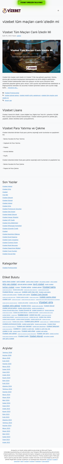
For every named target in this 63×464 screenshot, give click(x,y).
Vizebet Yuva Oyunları (9, 251)
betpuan (49, 459)
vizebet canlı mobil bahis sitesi (8, 297)
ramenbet (17, 461)
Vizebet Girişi (26, 306)
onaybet (32, 461)
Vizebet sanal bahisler (41, 324)
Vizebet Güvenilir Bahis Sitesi (10, 310)
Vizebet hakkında (49, 310)
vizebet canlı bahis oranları (9, 294)
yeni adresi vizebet (49, 336)
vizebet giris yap (33, 302)
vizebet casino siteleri (34, 297)
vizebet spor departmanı (39, 326)
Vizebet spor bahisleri (24, 326)
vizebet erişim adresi (16, 299)
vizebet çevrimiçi (54, 333)
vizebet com (6, 299)
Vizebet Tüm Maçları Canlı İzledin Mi (26, 32)
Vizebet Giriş (6, 189)
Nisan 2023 (6, 431)
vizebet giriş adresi (11, 305)
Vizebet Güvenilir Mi (25, 310)
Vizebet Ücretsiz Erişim (10, 242)
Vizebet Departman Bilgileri (11, 248)
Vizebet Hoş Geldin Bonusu (20, 312)
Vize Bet (5, 195)
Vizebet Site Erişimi (8, 212)
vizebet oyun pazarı (46, 319)
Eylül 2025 (5, 361)
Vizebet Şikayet (7, 197)
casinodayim (45, 461)
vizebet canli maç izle (30, 292)
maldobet (38, 461)
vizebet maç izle (33, 317)
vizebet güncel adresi (12, 95)
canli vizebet (20, 281)
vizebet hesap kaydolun (7, 312)
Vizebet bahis (49, 287)
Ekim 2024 (5, 380)
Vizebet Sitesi (51, 324)
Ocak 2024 (6, 406)
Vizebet (5, 192)
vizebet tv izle (7, 331)
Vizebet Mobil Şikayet (9, 214)
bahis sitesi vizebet (9, 281)
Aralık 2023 (6, 409)
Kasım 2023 (6, 411)
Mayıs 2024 (6, 394)
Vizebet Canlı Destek (39, 294)
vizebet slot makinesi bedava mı (9, 326)
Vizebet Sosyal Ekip (8, 254)
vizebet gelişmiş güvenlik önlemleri (9, 302)
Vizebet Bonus (7, 292)
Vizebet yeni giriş (43, 333)
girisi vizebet (53, 281)
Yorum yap (8, 100)
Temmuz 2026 (7, 352)
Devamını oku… (13, 88)
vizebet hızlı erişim (33, 312)
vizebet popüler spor (44, 321)
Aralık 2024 (6, 375)
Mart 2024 (5, 400)
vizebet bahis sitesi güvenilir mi (30, 289)
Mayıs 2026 (6, 358)
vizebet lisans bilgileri (8, 317)
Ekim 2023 (5, 414)
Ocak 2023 (6, 439)
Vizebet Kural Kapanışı (9, 237)
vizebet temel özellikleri (7, 329)
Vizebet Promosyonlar (12, 93)
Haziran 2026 (6, 355)
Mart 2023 (5, 434)
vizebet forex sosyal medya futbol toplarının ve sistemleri (48, 299)
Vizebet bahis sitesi (18, 289)
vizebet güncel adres (9, 308)
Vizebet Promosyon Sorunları (12, 209)
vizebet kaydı (14, 315)
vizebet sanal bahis (28, 324)
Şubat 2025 (6, 369)
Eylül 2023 (5, 417)
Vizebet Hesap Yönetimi (10, 217)
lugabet (55, 459)
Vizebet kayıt (23, 315)
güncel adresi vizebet (25, 284)
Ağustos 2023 (7, 420)
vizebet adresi (37, 287)
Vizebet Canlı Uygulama (10, 240)
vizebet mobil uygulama (8, 319)
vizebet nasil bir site (36, 319)
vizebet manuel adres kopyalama (21, 317)
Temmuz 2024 (7, 389)
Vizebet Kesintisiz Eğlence (11, 234)
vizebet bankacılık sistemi (43, 289)
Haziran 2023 (6, 425)
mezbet (26, 461)
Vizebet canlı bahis (45, 292)
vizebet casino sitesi (47, 297)
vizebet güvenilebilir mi (38, 308)
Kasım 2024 (6, 378)
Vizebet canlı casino (24, 294)
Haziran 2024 (6, 392)
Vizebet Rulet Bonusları (10, 245)
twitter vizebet (8, 287)
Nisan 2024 (6, 397)
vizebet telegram (53, 326)
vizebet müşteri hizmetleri (23, 319)
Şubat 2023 (6, 437)
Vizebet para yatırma (18, 321)
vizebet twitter (17, 331)
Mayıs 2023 (6, 428)
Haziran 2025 (6, 364)
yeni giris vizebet (8, 338)
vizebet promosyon (54, 321)
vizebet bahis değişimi (7, 289)
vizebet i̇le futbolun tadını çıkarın (46, 312)
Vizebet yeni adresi (9, 334)
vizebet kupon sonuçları (46, 315)
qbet (22, 461)
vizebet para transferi (6, 321)
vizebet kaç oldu (34, 315)
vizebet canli (17, 292)
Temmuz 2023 (7, 423)
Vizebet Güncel (7, 200)
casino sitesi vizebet (32, 281)
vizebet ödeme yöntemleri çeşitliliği (9, 336)
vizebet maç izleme (45, 317)
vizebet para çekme (31, 321)
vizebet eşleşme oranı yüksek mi (28, 299)
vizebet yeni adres (41, 331)
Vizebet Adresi (7, 186)
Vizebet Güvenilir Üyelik (10, 228)
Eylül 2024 (5, 383)
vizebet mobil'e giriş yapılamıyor (30, 95)
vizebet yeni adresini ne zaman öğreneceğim (27, 333)
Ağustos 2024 (7, 386)
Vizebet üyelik (23, 336)
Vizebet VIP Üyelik (8, 220)
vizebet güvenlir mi (38, 310)
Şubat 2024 (6, 403)
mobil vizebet (49, 284)
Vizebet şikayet (36, 336)
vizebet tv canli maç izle (42, 329)
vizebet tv (17, 329)
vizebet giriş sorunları (37, 306)
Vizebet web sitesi (28, 331)
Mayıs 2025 (6, 366)
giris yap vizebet (9, 284)
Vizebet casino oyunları (22, 297)
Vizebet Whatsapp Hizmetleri (12, 226)
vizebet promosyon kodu (11, 324)
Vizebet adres (26, 287)
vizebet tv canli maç (27, 329)
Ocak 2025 (6, 372)
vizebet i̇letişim (6, 315)
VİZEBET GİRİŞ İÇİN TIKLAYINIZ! (31, 2)
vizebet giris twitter (23, 302)
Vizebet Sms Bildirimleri (10, 223)
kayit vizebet (38, 284)
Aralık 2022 (6, 442)
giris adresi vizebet (44, 281)
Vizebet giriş (46, 302)
